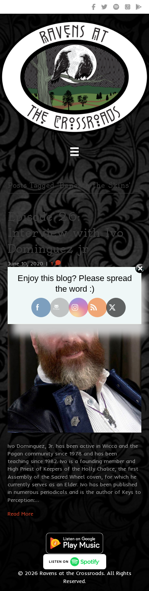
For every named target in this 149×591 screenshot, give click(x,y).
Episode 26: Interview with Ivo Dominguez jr (65, 232)
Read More (20, 513)
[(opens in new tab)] (74, 542)
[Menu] (74, 151)
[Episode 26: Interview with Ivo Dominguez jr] (74, 354)
